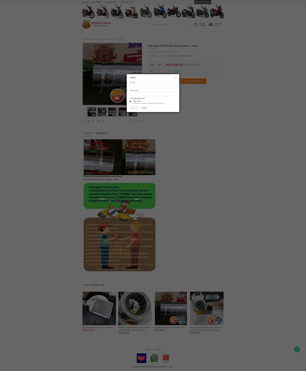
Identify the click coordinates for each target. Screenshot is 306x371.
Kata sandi (134, 90)
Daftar (144, 108)
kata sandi (137, 98)
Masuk (134, 108)
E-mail (132, 82)
